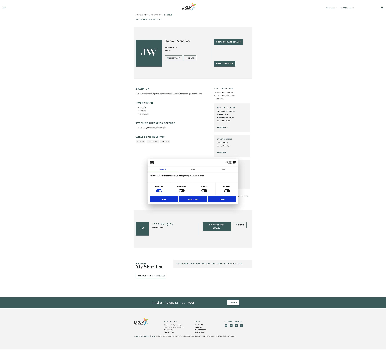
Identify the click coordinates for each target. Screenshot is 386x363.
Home (138, 15)
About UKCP (199, 325)
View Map (221, 127)
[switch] (182, 190)
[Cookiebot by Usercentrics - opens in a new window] (227, 162)
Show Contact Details (228, 42)
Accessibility (144, 336)
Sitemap (152, 336)
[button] (375, 8)
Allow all (222, 199)
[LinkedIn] (236, 325)
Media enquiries (200, 329)
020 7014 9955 (169, 332)
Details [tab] (193, 169)
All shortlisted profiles (151, 276)
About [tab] (223, 169)
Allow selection (193, 199)
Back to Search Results (150, 20)
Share (190, 58)
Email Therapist (224, 64)
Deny (164, 199)
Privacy (136, 336)
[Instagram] (231, 325)
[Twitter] (241, 325)
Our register (330, 8)
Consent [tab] (163, 169)
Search (233, 303)
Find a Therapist (152, 15)
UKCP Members (346, 8)
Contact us (198, 327)
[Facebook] (226, 325)
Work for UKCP (200, 332)
